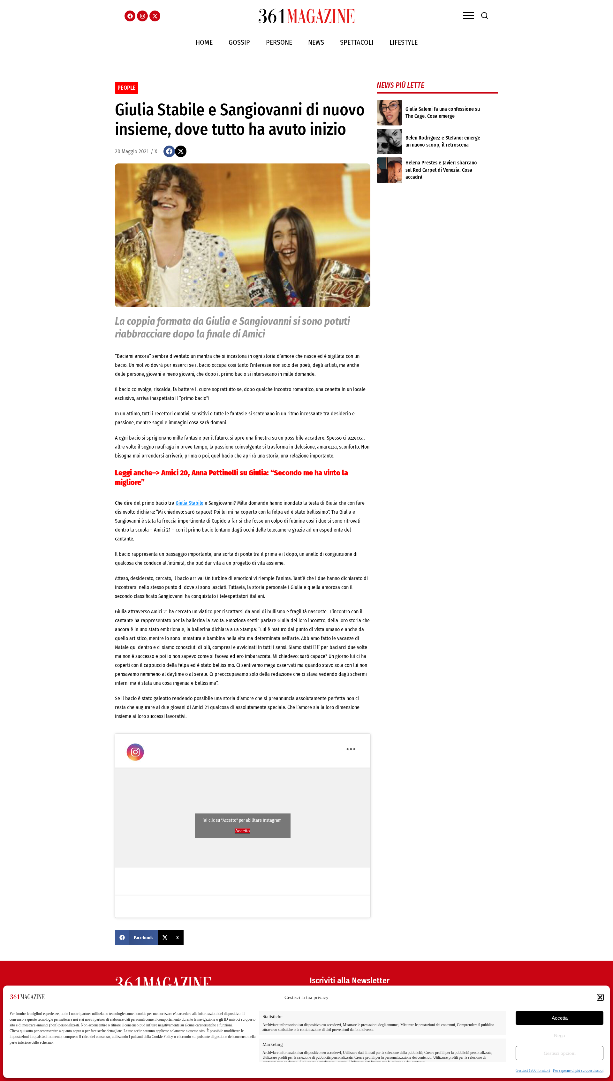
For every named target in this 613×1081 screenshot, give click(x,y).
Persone (279, 42)
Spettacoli (357, 42)
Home (204, 42)
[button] (600, 997)
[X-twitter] (154, 16)
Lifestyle (404, 42)
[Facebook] (130, 16)
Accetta (560, 1018)
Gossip (239, 42)
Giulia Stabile (189, 503)
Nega (559, 1035)
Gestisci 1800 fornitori (533, 1070)
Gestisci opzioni (560, 1053)
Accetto (242, 830)
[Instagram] (142, 16)
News (316, 42)
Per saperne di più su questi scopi (578, 1070)
